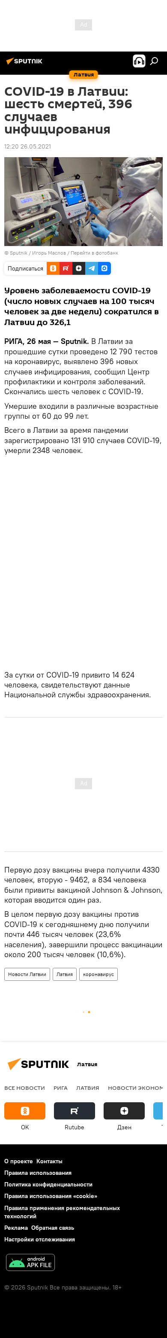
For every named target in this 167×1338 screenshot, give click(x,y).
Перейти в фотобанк (94, 252)
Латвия (65, 974)
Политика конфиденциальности (48, 1184)
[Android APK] (30, 1263)
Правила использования (38, 1173)
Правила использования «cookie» (50, 1196)
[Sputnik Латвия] (25, 64)
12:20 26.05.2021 (27, 146)
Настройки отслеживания (39, 1239)
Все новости (24, 1088)
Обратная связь (52, 1228)
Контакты (49, 1161)
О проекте (18, 1161)
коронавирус (98, 974)
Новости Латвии (27, 974)
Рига (61, 1088)
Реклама (16, 1228)
